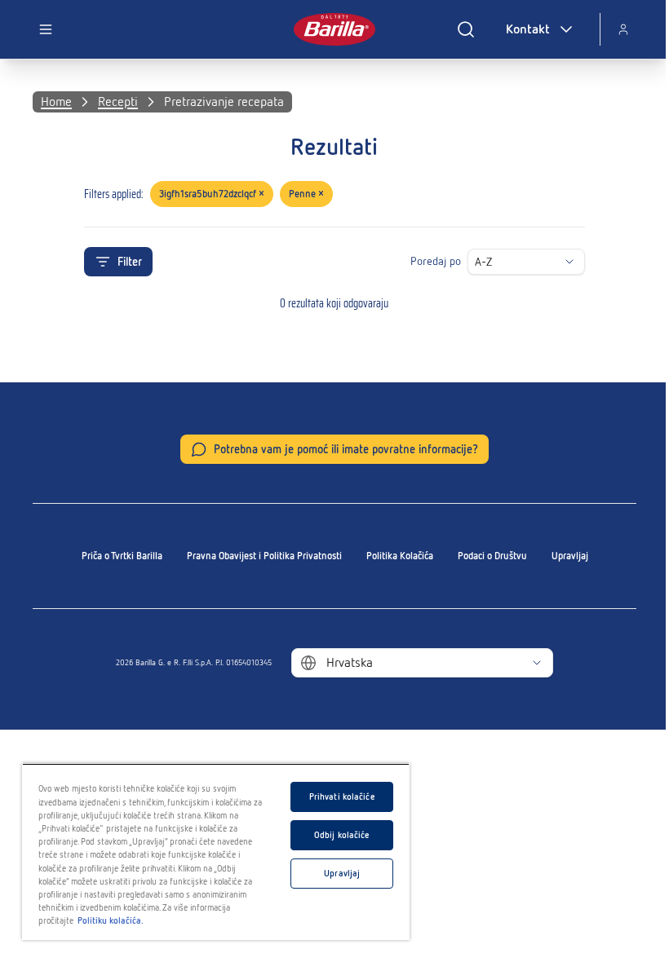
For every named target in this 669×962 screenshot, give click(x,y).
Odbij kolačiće (342, 835)
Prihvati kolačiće (342, 796)
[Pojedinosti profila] (623, 29)
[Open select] (569, 261)
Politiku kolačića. (111, 920)
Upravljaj (570, 556)
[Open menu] (46, 29)
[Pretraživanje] (466, 29)
